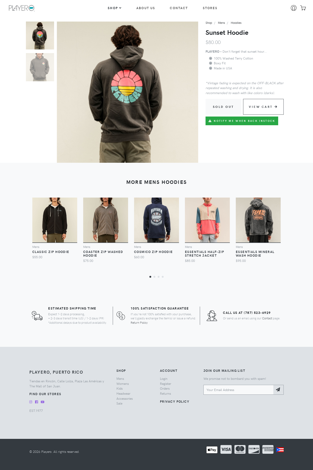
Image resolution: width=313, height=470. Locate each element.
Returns (165, 393)
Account (168, 370)
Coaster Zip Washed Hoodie (103, 253)
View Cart (261, 107)
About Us (145, 7)
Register (165, 383)
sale (119, 403)
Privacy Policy (174, 401)
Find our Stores (45, 393)
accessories (124, 398)
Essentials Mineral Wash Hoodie (255, 253)
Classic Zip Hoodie (50, 251)
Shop (113, 7)
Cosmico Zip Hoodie (153, 251)
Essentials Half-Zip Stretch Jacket (204, 253)
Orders (165, 388)
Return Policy (139, 322)
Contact (179, 7)
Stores (210, 7)
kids (119, 388)
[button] (150, 276)
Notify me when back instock (244, 120)
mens (221, 22)
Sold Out (223, 107)
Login (163, 378)
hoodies (236, 22)
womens (122, 383)
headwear (123, 393)
